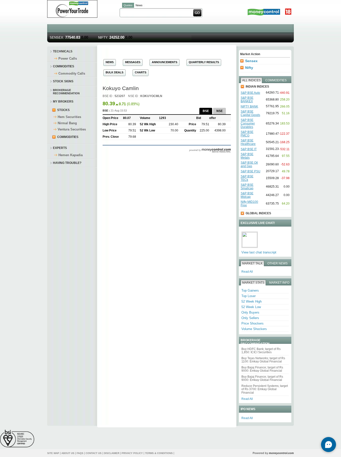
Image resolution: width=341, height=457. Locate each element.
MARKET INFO (279, 282)
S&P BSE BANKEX (247, 99)
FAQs (80, 453)
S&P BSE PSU (250, 171)
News (139, 5)
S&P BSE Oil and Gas (249, 164)
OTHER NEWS (277, 263)
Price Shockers (252, 323)
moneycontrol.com (281, 453)
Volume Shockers (254, 329)
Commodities (63, 66)
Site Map (53, 453)
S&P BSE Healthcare (248, 142)
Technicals (62, 51)
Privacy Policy (132, 453)
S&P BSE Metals (247, 155)
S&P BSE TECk (247, 178)
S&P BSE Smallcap (247, 186)
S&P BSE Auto (250, 93)
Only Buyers (250, 312)
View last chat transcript (258, 252)
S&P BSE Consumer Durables (248, 123)
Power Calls (67, 58)
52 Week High (251, 301)
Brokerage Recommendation (66, 91)
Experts (60, 148)
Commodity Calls (71, 73)
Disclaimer (111, 453)
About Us (67, 453)
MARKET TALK (252, 263)
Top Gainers (250, 290)
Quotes (128, 5)
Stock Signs (63, 81)
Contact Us (94, 453)
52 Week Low (251, 307)
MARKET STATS (253, 282)
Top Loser (248, 296)
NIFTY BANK (249, 106)
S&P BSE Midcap (247, 195)
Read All (247, 271)
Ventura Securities (72, 129)
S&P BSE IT (249, 149)
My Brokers (63, 101)
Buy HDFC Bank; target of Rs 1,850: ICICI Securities (261, 350)
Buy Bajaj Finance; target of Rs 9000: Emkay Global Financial (262, 369)
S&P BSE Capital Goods (250, 113)
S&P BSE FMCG (247, 133)
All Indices (251, 80)
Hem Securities (69, 117)
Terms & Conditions (159, 453)
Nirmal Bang (67, 123)
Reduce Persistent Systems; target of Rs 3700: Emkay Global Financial (264, 389)
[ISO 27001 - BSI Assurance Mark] (17, 438)
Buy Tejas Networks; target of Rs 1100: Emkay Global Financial (263, 359)
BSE (206, 111)
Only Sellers (250, 318)
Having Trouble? (67, 163)
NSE (219, 111)
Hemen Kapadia (70, 155)
